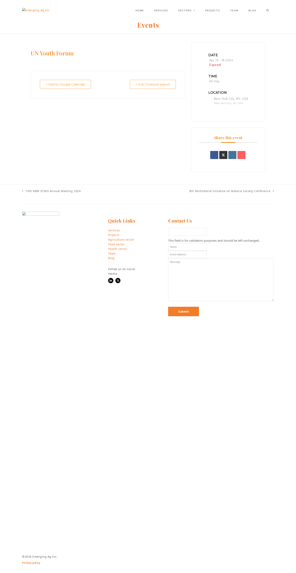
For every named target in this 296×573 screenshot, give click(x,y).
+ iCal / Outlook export (153, 84)
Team (112, 253)
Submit (183, 311)
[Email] (241, 155)
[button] (267, 10)
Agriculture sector (121, 239)
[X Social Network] (223, 155)
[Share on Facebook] (214, 155)
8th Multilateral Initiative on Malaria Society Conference (230, 191)
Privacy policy (31, 563)
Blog (111, 258)
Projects (114, 235)
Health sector (117, 249)
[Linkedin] (232, 155)
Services (114, 230)
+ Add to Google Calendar (65, 84)
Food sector (116, 244)
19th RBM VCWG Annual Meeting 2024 (51, 191)
